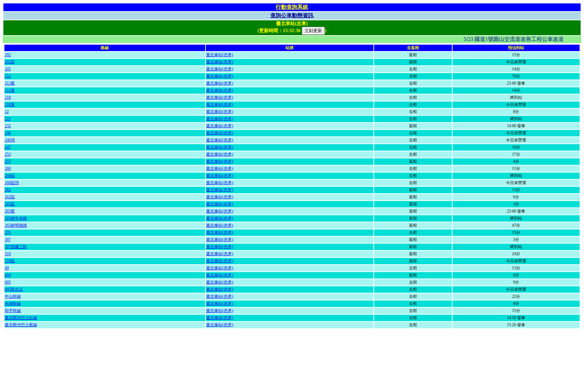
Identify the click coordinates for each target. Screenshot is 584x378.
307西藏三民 (16, 246)
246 (8, 133)
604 (8, 275)
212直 (10, 90)
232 (8, 126)
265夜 (10, 211)
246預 (10, 140)
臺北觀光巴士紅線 (21, 317)
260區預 (12, 182)
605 (8, 282)
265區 (10, 204)
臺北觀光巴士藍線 (21, 325)
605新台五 (14, 289)
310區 (10, 261)
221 (8, 118)
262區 (10, 197)
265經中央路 (16, 218)
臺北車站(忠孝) (219, 54)
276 (8, 232)
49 (7, 268)
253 (8, 154)
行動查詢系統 (292, 7)
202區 (10, 62)
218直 (10, 104)
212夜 (10, 83)
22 (7, 111)
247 (8, 147)
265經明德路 (16, 225)
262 (8, 189)
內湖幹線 (13, 303)
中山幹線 (13, 296)
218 (8, 97)
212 (8, 76)
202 (8, 54)
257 (8, 161)
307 (8, 239)
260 (8, 168)
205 (8, 69)
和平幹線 (13, 310)
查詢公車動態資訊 (292, 15)
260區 (10, 175)
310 (8, 253)
